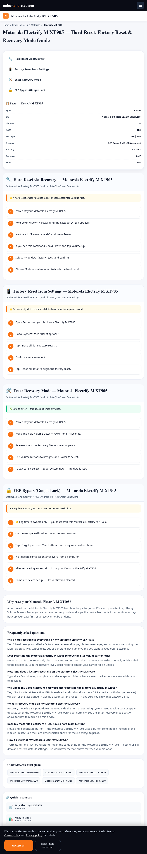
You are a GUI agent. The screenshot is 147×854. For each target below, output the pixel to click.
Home (6, 25)
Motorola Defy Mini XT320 (24, 780)
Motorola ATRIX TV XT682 (58, 772)
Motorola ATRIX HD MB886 (24, 772)
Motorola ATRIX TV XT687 (92, 772)
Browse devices (20, 25)
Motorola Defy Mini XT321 (58, 780)
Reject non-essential (48, 845)
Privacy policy (34, 835)
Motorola (35, 25)
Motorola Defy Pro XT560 (92, 780)
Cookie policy (12, 835)
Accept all (18, 845)
